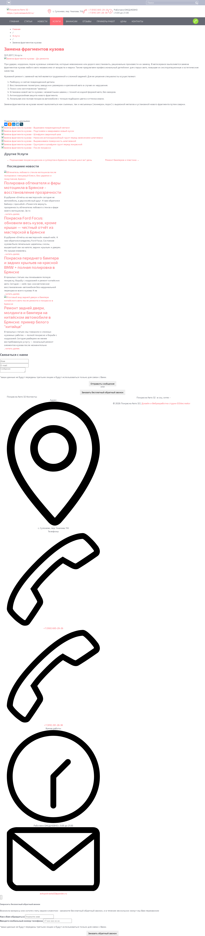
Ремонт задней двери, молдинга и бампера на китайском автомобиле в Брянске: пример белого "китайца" (27, 317)
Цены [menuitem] (123, 21)
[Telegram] (17, 124)
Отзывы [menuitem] (87, 21)
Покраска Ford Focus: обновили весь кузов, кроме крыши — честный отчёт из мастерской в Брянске (30, 225)
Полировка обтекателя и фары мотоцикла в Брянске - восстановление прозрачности (32, 187)
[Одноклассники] (9, 124)
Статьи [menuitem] (28, 21)
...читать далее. (12, 214)
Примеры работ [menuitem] (106, 21)
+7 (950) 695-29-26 (98, 9)
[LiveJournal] (21, 124)
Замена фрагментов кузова (34, 48)
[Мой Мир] (13, 124)
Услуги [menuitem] (57, 21)
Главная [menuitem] (14, 21)
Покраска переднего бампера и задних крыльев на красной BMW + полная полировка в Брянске (31, 265)
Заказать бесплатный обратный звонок (102, 392)
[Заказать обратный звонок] (195, 21)
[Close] (1, 897)
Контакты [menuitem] (137, 21)
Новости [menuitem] (42, 21)
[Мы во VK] (9, 2)
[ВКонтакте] (6, 124)
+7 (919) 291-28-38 (98, 12)
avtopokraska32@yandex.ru (53, 893)
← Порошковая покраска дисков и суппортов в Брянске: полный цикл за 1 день (49, 160)
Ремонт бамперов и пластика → (122, 160)
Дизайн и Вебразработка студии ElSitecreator (166, 403)
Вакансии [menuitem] (71, 21)
